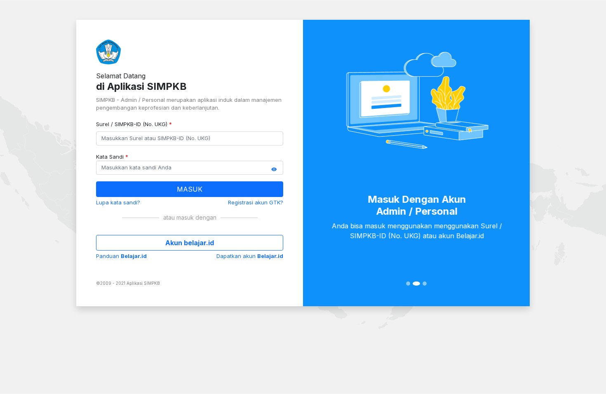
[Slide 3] (425, 283)
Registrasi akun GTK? (255, 202)
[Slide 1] (408, 283)
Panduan (121, 256)
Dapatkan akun (249, 256)
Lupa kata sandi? (118, 202)
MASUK (189, 189)
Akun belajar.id (189, 243)
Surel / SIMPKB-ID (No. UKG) (134, 124)
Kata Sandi (112, 156)
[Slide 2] (416, 283)
